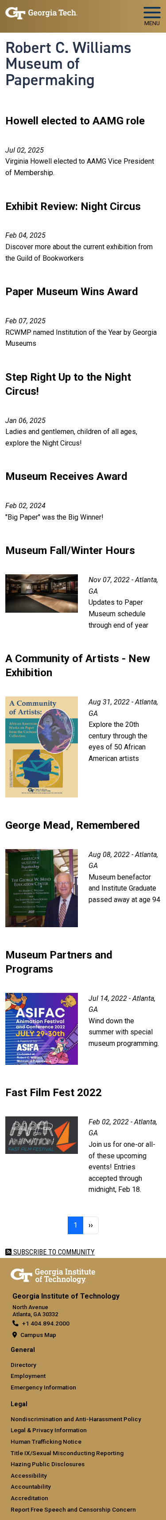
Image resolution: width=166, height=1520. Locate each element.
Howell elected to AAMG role (75, 121)
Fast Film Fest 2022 (53, 1092)
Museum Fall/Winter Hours (70, 550)
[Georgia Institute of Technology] (41, 12)
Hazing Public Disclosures (48, 1464)
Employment (28, 1375)
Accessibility (29, 1475)
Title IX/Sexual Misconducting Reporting (67, 1452)
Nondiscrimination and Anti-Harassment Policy (76, 1419)
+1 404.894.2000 (45, 1323)
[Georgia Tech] (53, 1274)
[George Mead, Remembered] (41, 854)
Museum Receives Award (66, 476)
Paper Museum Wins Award (71, 291)
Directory (23, 1364)
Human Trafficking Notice (46, 1441)
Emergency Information (43, 1387)
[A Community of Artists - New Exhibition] (41, 702)
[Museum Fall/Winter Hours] (41, 580)
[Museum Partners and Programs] (41, 998)
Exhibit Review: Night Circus (73, 206)
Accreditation (29, 1497)
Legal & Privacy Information (49, 1430)
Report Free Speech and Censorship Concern (73, 1509)
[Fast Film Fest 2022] (41, 1122)
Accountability (31, 1486)
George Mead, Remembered (72, 825)
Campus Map (38, 1334)
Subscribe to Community (53, 1252)
